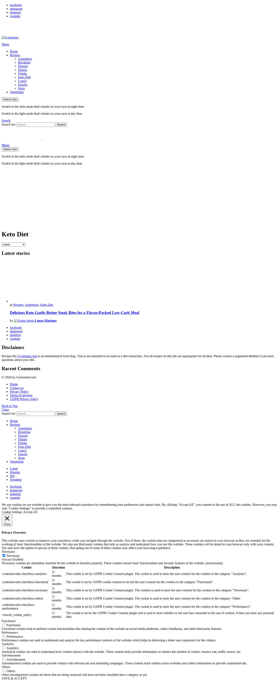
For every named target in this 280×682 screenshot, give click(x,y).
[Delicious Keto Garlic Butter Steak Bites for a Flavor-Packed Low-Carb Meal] (144, 281)
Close (5, 409)
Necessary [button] (8, 551)
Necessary (13, 555)
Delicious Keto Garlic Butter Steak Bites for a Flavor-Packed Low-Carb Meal (74, 312)
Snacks (22, 84)
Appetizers (25, 59)
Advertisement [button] (11, 655)
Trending (16, 479)
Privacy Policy (19, 391)
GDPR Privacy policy (24, 399)
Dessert (23, 66)
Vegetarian (17, 92)
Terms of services (21, 395)
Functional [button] (8, 621)
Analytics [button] (8, 644)
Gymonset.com (27, 356)
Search (61, 124)
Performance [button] (10, 632)
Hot (12, 476)
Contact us (17, 388)
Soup (21, 88)
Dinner (22, 70)
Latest (14, 468)
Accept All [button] (30, 512)
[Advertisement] (140, 197)
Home (14, 51)
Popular (15, 472)
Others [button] (6, 667)
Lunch (22, 81)
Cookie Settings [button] (12, 512)
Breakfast (24, 62)
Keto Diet (24, 77)
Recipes (15, 55)
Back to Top (10, 406)
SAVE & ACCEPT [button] (14, 678)
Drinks (22, 73)
